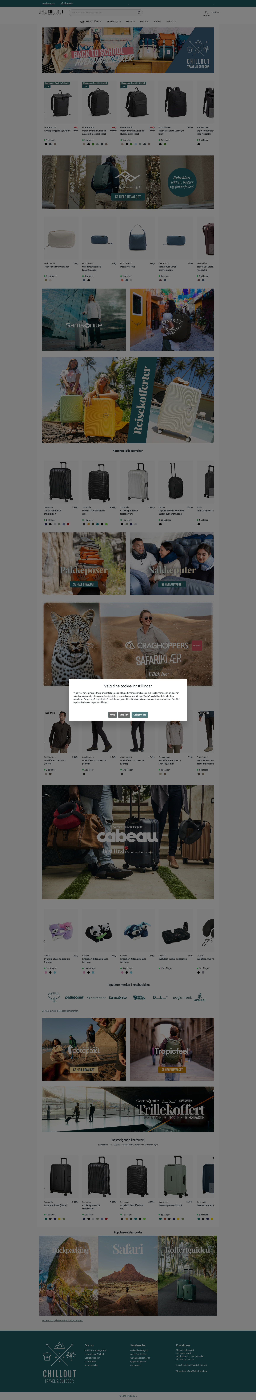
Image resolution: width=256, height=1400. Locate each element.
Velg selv (124, 715)
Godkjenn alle (139, 715)
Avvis (112, 715)
